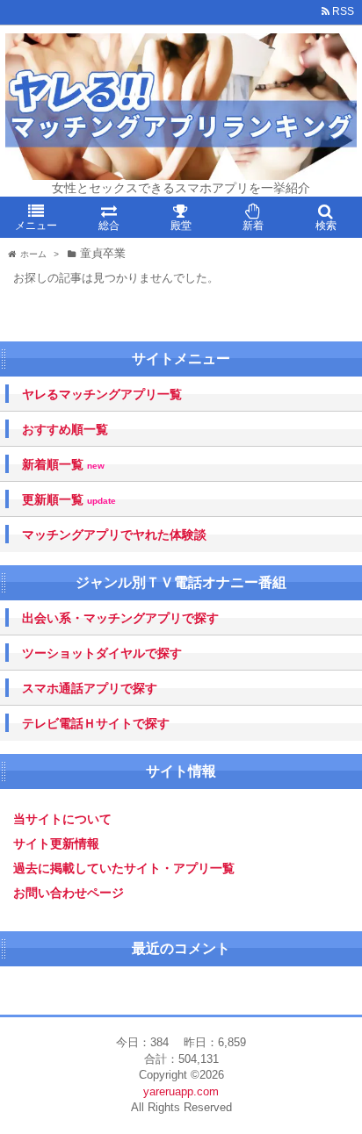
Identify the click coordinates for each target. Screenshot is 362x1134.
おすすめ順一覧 (65, 429)
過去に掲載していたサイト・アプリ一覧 (124, 868)
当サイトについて (62, 819)
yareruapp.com (181, 1091)
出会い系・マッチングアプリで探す (120, 618)
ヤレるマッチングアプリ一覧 (102, 394)
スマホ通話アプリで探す (89, 688)
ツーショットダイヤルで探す (102, 653)
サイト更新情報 (56, 843)
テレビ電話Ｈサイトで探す (96, 723)
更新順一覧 (69, 499)
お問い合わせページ (68, 893)
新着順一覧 (63, 464)
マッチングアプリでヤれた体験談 (114, 534)
